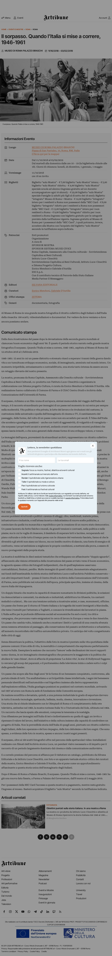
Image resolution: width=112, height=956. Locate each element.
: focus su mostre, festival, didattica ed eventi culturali (48, 470)
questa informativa (72, 498)
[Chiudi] (92, 445)
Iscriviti (24, 506)
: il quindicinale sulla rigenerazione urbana (42, 478)
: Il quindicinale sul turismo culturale (38, 485)
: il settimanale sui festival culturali (38, 489)
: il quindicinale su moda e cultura (38, 482)
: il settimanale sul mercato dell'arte (40, 474)
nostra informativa (55, 496)
